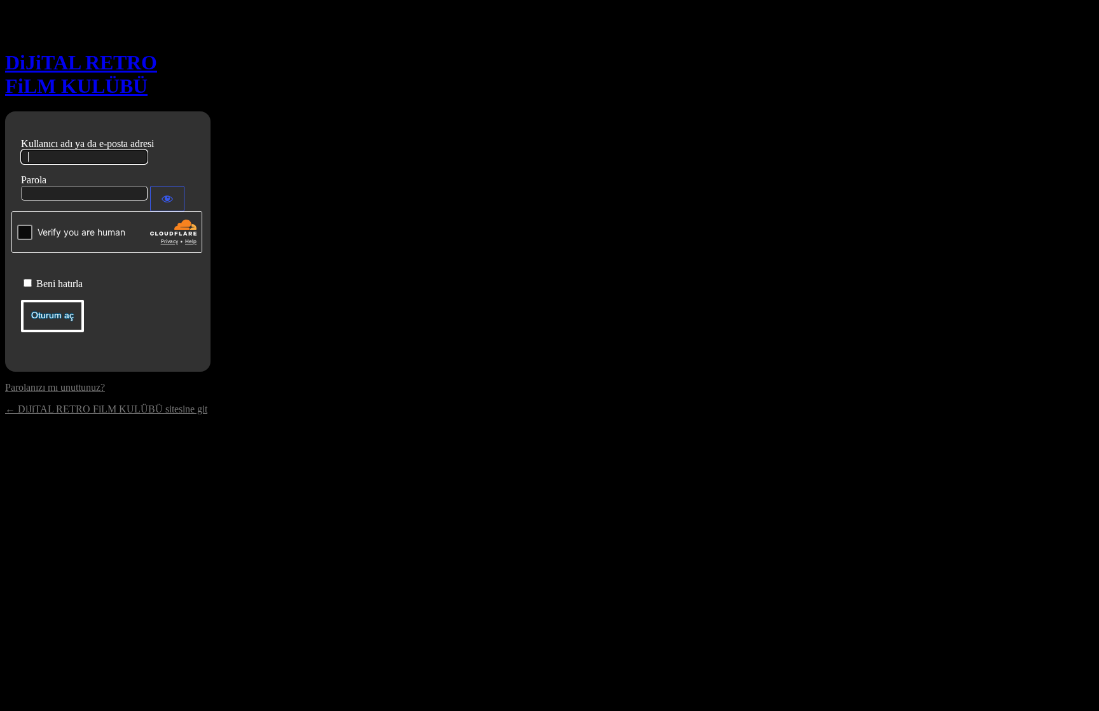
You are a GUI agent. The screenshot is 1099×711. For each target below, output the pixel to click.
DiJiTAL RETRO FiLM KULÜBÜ (81, 74)
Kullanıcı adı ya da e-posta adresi (87, 143)
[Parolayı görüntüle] (167, 198)
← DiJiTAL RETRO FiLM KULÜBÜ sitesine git (106, 409)
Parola (33, 179)
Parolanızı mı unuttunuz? (55, 387)
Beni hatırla (59, 283)
